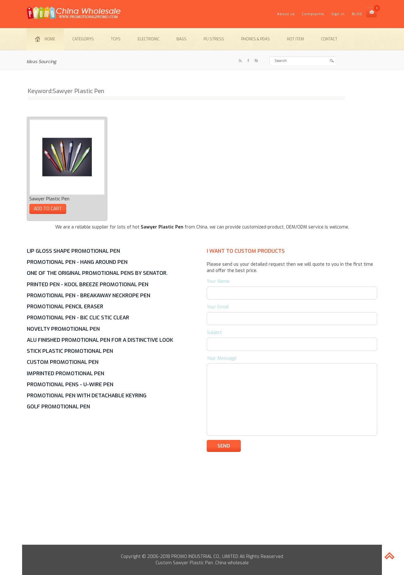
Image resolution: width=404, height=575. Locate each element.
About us (286, 14)
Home (50, 39)
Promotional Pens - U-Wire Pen (70, 384)
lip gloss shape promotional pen (73, 250)
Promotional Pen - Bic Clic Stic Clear (78, 317)
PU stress (214, 39)
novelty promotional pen (63, 328)
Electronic (148, 39)
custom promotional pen (62, 362)
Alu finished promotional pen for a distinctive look (100, 339)
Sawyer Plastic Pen (49, 199)
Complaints (313, 14)
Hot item (295, 39)
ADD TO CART (48, 209)
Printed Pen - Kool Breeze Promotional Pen (87, 284)
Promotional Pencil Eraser (65, 306)
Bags (181, 39)
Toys (116, 39)
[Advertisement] (202, 500)
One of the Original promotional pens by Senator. (97, 273)
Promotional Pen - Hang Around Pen (77, 261)
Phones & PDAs (255, 39)
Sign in (338, 14)
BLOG (357, 14)
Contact (329, 39)
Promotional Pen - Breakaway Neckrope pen (88, 295)
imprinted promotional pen (65, 373)
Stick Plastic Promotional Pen (70, 350)
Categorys (83, 39)
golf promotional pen (58, 406)
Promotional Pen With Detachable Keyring (86, 395)
